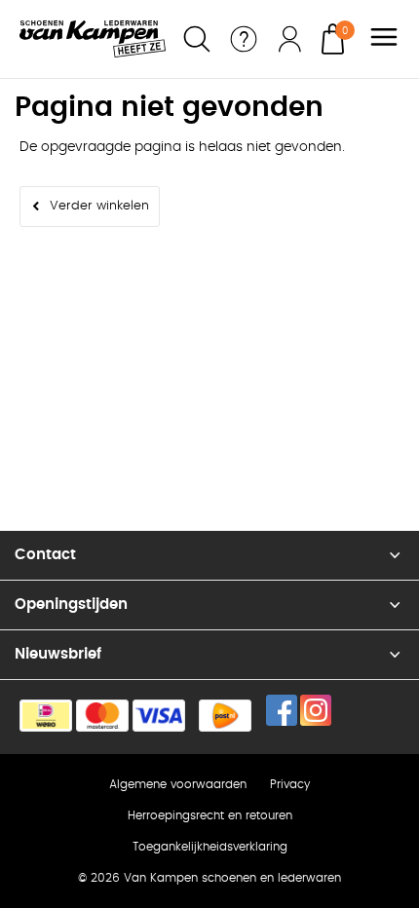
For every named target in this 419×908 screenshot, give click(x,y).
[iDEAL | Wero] (45, 716)
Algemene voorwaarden (178, 784)
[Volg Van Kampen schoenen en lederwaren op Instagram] (315, 710)
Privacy (290, 784)
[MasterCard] (102, 716)
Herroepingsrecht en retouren (210, 815)
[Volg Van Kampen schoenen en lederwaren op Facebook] (281, 710)
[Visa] (159, 716)
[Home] (92, 39)
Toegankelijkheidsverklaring (210, 846)
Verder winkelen (99, 206)
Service (243, 39)
